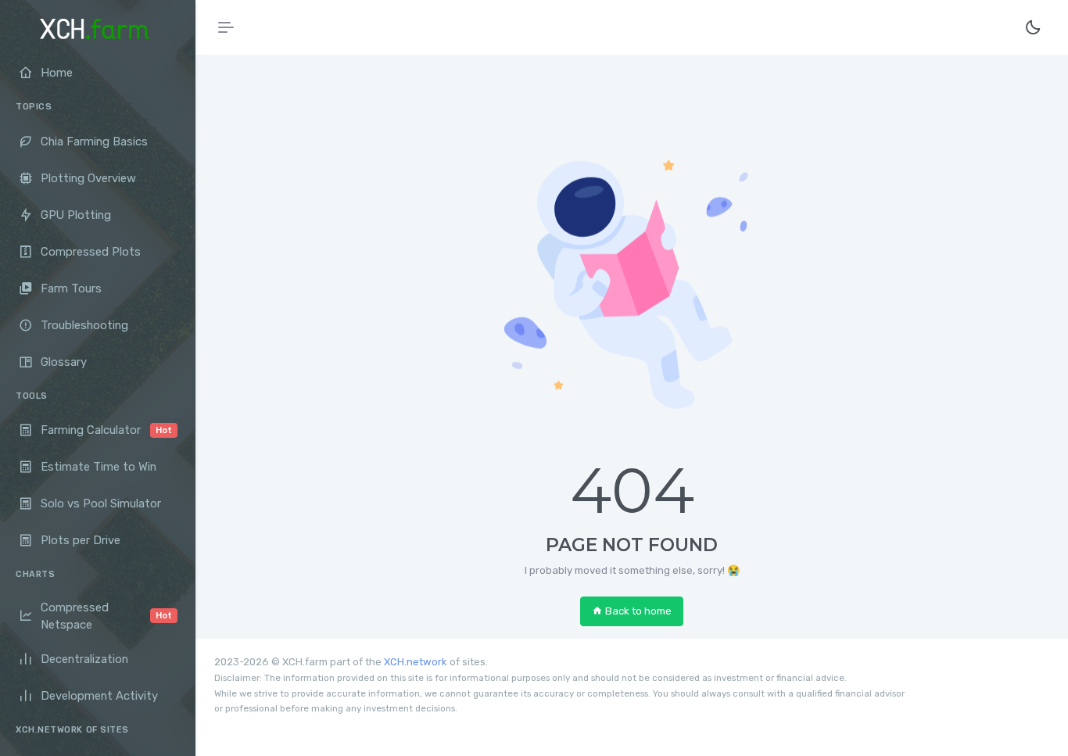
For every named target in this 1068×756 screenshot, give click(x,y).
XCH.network (415, 662)
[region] (97, 395)
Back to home (638, 611)
